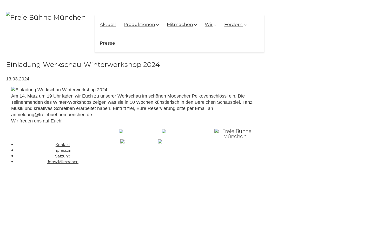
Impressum (63, 150)
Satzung (62, 156)
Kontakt (63, 144)
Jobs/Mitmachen (62, 162)
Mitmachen (180, 24)
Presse (107, 43)
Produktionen (139, 24)
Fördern (233, 24)
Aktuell (108, 24)
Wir (209, 24)
